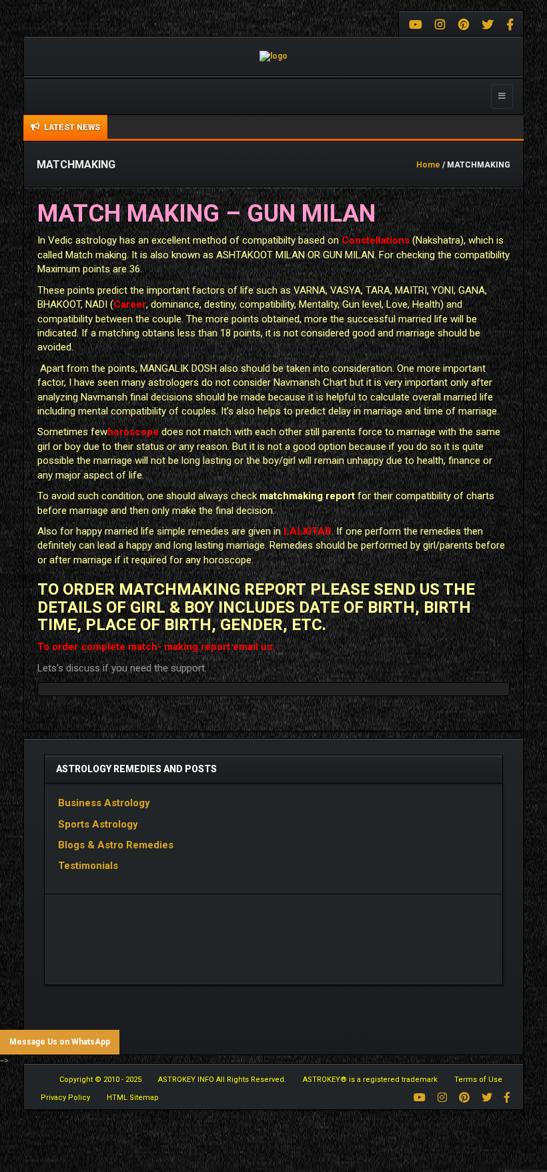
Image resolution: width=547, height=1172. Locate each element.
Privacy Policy (65, 1097)
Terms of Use (478, 1079)
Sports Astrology (98, 824)
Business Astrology (104, 803)
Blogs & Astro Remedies (115, 845)
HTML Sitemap (133, 1097)
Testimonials (92, 866)
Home (428, 165)
